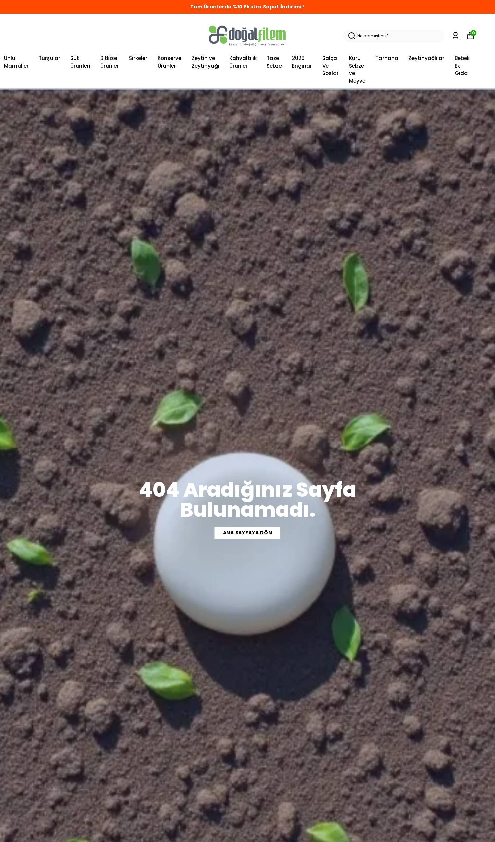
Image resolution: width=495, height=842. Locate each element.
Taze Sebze (274, 61)
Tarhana (386, 58)
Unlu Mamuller (16, 61)
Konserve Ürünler (170, 61)
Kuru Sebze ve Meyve (357, 69)
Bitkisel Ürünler (109, 61)
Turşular (49, 58)
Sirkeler (138, 58)
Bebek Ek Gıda (462, 65)
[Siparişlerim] (455, 36)
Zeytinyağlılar (426, 58)
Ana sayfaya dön (247, 532)
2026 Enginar (302, 61)
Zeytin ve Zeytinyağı (205, 61)
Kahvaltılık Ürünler (243, 61)
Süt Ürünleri (80, 61)
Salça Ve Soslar (330, 65)
